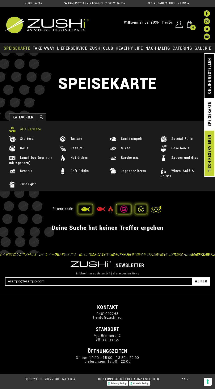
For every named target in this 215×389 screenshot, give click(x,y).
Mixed (125, 148)
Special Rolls (181, 139)
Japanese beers (133, 171)
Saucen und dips (184, 158)
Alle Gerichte (30, 129)
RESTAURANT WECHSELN (164, 3)
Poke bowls (180, 148)
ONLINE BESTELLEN (209, 76)
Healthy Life (129, 48)
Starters (26, 139)
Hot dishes (78, 158)
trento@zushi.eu (107, 317)
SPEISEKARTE (17, 48)
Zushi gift (27, 184)
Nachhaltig (158, 48)
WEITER (201, 281)
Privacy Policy (118, 383)
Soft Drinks (79, 171)
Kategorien (23, 117)
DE (184, 3)
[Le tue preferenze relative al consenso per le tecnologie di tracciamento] (208, 382)
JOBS (101, 379)
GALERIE (203, 48)
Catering (182, 48)
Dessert (25, 171)
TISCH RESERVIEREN (209, 153)
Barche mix (129, 158)
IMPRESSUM (115, 379)
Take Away (44, 48)
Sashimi (76, 148)
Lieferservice (72, 48)
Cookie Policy (140, 383)
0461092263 (76, 3)
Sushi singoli (131, 139)
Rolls (23, 148)
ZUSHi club (101, 48)
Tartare (75, 139)
